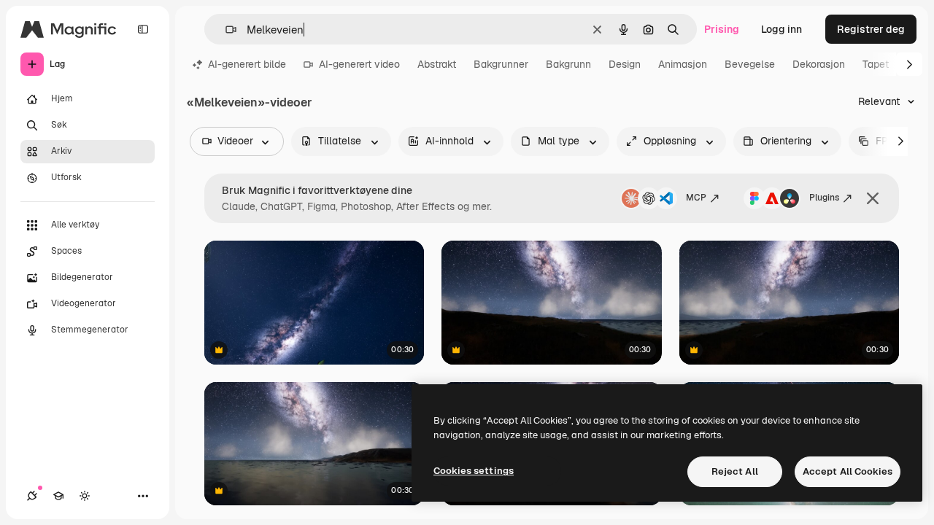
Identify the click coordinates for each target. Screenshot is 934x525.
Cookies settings (473, 470)
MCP (696, 197)
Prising (721, 29)
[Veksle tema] (84, 496)
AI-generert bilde (247, 64)
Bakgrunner (501, 64)
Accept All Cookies (847, 471)
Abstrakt (436, 64)
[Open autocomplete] (225, 29)
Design (625, 64)
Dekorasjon (818, 64)
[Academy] (58, 496)
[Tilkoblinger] (32, 496)
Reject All (734, 471)
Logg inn (781, 29)
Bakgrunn (568, 64)
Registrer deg (871, 29)
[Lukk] (872, 198)
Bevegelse (750, 64)
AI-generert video (359, 64)
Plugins (824, 197)
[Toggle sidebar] (143, 29)
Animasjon (682, 64)
